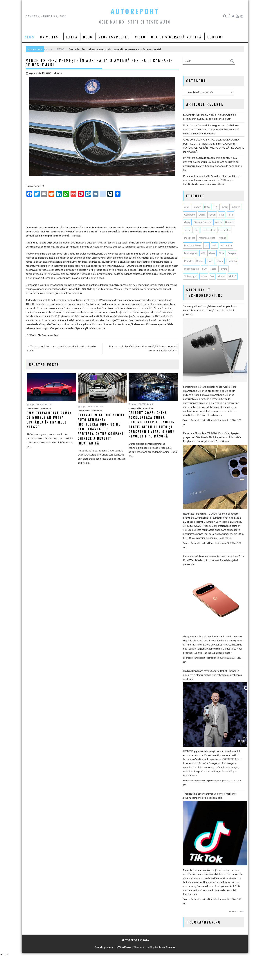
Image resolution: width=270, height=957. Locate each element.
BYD (216, 206)
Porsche (188, 260)
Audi (186, 206)
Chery (225, 206)
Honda (218, 222)
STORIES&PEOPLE (113, 37)
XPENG (232, 276)
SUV (204, 268)
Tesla (213, 268)
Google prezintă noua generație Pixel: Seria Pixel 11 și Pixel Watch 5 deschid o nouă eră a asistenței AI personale (213, 560)
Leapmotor (224, 230)
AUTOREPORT (135, 11)
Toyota (223, 268)
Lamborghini (208, 230)
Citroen (236, 206)
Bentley (197, 206)
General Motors (202, 222)
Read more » (215, 415)
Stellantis (232, 260)
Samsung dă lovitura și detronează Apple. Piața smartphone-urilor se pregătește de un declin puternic (209, 310)
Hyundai (229, 222)
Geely (187, 222)
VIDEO (140, 37)
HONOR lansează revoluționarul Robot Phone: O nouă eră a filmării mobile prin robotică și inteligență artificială (212, 674)
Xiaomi (221, 276)
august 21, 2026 (36, 404)
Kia (196, 230)
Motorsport (190, 253)
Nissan (211, 253)
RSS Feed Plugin (239, 911)
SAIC (210, 260)
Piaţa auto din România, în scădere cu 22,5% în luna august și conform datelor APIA (143, 348)
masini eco (189, 237)
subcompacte (191, 268)
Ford (230, 214)
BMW (207, 206)
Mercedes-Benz (50, 335)
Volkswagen (190, 276)
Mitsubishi (226, 245)
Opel (221, 253)
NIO (203, 253)
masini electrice (207, 237)
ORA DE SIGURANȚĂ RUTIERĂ (176, 37)
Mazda (222, 237)
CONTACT (215, 37)
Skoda (220, 260)
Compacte (189, 214)
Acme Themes (167, 947)
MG (206, 245)
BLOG (88, 37)
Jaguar (187, 230)
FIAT (221, 214)
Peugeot (232, 253)
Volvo (204, 276)
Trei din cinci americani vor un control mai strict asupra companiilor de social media (210, 795)
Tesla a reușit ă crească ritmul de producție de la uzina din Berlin (61, 348)
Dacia (202, 214)
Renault (200, 260)
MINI (214, 245)
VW (212, 276)
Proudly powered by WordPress (113, 947)
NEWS (29, 37)
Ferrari (212, 214)
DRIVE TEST (50, 37)
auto (59, 73)
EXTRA (72, 37)
